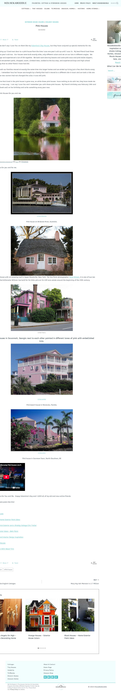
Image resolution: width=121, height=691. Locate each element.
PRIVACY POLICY (85, 3)
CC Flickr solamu (42, 452)
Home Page (48, 667)
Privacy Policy (49, 670)
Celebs (47, 8)
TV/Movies (55, 8)
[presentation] (41, 615)
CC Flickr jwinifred (42, 399)
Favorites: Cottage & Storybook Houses (49, 3)
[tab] (38, 648)
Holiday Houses (52, 22)
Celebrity (11, 670)
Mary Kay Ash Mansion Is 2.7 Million (85, 582)
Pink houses (8, 569)
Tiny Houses (37, 8)
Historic (81, 8)
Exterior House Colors (34, 22)
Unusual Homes (13, 679)
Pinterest (24, 162)
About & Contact (49, 664)
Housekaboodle (15, 3)
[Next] (92, 622)
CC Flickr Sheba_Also (41, 216)
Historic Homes (13, 676)
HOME (77, 3)
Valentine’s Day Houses (40, 46)
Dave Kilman (74, 277)
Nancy (17, 162)
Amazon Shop (48, 673)
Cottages (11, 664)
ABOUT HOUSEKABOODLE (100, 3)
